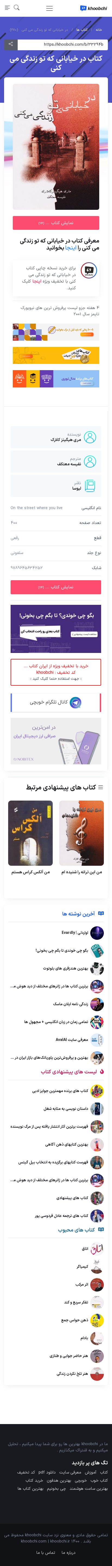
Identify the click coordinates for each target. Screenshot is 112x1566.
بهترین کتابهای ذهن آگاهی (66, 1144)
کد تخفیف (26, 1472)
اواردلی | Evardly (75, 933)
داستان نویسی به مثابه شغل (65, 1109)
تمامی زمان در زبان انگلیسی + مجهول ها (56, 1022)
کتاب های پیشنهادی (72, 1198)
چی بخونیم (56, 1489)
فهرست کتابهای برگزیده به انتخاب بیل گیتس (53, 1162)
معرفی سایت (70, 1472)
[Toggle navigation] (49, 8)
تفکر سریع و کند (76, 1302)
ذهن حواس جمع (74, 1320)
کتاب (104, 1472)
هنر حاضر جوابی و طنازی (68, 1356)
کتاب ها (82, 30)
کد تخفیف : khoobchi (56, 672)
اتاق (85, 1249)
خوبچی (81, 1481)
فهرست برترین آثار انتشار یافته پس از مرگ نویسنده (49, 1126)
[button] (17, 8)
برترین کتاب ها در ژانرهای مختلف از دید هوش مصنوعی (45, 986)
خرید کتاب (34, 1481)
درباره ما (69, 1553)
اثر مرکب (81, 1285)
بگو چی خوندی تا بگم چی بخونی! (62, 951)
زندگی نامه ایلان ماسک (70, 1004)
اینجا (71, 248)
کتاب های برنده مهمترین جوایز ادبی (60, 1091)
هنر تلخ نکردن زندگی (72, 1374)
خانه (99, 30)
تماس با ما (45, 1553)
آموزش (91, 1472)
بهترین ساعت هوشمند (89, 1489)
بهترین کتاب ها (30, 1489)
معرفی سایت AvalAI (72, 1040)
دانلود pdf (47, 1472)
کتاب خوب (99, 1481)
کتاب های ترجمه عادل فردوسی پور (61, 1216)
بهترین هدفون (59, 1481)
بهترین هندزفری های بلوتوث (65, 968)
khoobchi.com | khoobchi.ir (45, 1541)
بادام (84, 1338)
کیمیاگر (82, 1267)
